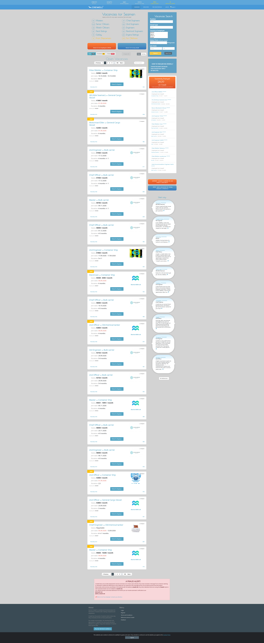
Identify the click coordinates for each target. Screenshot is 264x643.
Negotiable (171, 42)
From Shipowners (102, 38)
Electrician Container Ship (102, 275)
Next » (122, 63)
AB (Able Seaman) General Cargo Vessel (105, 96)
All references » (164, 378)
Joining (143, 54)
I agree (132, 637)
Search (155, 53)
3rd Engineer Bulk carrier (101, 350)
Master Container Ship (100, 400)
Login (122, 610)
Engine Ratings (131, 34)
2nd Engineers (131, 24)
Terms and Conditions (126, 615)
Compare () (126, 54)
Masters (98, 20)
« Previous (98, 63)
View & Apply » (117, 84)
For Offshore (130, 38)
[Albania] (159, 32)
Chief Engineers (131, 20)
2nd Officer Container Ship (102, 475)
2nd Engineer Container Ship (103, 250)
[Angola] (159, 37)
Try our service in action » (103, 629)
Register (123, 612)
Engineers (128, 27)
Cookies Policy (166, 635)
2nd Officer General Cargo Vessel (105, 500)
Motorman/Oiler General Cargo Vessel (104, 123)
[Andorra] (159, 36)
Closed (110, 53)
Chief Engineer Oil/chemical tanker (106, 524)
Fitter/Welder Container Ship (103, 70)
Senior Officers (100, 24)
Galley (97, 34)
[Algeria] (159, 34)
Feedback (123, 620)
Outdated (100, 53)
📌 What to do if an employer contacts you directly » (108, 597)
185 (117, 63)
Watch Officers (101, 27)
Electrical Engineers (133, 31)
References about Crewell (127, 617)
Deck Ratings (100, 31)
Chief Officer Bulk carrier (101, 175)
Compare (142, 69)
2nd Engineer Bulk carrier (102, 150)
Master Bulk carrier (99, 200)
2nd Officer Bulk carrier (101, 375)
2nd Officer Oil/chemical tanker (104, 325)
